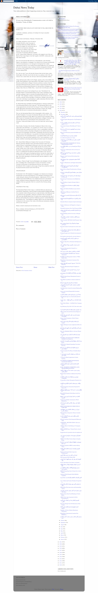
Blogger (61, 589)
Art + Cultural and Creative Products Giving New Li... (70, 481)
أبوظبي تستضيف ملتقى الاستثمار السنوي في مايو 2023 (70, 285)
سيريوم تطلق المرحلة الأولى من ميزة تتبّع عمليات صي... (69, 348)
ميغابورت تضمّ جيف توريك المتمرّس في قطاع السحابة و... (70, 153)
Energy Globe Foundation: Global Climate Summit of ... (69, 318)
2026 (60, 102)
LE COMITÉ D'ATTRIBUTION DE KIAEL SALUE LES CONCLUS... (69, 361)
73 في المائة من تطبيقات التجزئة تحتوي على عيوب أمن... (70, 354)
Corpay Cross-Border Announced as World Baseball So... (69, 400)
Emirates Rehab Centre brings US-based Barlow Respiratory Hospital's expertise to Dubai (68, 38)
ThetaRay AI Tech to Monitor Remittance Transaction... (69, 510)
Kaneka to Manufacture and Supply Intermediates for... (70, 163)
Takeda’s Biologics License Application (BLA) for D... (71, 325)
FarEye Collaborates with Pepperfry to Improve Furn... (70, 205)
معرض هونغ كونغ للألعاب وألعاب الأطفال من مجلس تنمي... (70, 468)
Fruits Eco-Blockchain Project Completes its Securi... (69, 267)
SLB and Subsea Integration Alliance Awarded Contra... (70, 413)
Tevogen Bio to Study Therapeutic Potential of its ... (70, 380)
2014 (60, 556)
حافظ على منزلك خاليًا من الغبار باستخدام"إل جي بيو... (70, 403)
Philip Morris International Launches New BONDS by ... (69, 514)
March (62, 535)
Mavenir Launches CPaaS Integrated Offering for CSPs (70, 420)
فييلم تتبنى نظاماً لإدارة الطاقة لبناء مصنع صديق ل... (70, 273)
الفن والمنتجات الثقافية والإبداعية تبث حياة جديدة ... (71, 478)
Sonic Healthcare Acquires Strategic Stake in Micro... (69, 182)
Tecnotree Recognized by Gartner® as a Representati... (68, 248)
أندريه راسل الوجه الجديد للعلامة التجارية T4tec (70, 294)
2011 (60, 563)
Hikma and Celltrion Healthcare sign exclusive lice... (70, 189)
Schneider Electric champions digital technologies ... (71, 202)
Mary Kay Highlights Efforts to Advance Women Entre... (70, 331)
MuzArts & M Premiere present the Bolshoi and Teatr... (70, 133)
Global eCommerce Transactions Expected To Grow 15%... (70, 387)
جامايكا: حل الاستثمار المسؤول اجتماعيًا (69, 282)
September (63, 522)
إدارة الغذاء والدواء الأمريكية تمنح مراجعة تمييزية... (69, 322)
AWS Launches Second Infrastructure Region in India (70, 312)
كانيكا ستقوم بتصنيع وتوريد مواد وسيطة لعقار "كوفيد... (70, 160)
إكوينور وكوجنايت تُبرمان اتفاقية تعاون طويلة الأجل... (70, 449)
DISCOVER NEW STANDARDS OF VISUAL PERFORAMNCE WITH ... (70, 143)
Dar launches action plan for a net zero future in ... (70, 236)
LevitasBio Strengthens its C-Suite (67, 137)
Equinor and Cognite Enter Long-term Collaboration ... (68, 452)
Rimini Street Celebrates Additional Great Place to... (70, 374)
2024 (60, 106)
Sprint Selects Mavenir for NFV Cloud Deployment (69, 35)
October (62, 520)
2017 (60, 550)
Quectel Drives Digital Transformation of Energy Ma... (70, 169)
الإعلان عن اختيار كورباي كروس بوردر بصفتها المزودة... (70, 397)
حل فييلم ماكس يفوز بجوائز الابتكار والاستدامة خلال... (70, 484)
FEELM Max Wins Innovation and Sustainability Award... (70, 488)
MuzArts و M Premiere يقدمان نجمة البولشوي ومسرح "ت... (70, 129)
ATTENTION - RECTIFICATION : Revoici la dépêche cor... (70, 423)
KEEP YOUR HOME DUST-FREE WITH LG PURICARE (70, 407)
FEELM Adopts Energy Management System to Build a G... (70, 277)
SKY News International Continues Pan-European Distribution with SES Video (68, 26)
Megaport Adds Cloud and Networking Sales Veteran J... (69, 156)
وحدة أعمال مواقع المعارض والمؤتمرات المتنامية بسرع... (71, 341)
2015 (60, 554)
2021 (60, 542)
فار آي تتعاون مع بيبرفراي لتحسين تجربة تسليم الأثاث (70, 196)
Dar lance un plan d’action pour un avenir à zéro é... (70, 227)
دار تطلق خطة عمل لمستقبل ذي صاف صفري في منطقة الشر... (70, 230)
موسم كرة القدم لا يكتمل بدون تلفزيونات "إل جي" (70, 335)
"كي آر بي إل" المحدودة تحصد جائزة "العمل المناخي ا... (69, 270)
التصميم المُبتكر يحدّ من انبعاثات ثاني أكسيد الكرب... (69, 501)
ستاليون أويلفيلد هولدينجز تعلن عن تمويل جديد (71, 79)
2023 (60, 108)
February (63, 537)
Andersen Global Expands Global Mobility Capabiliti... (69, 475)
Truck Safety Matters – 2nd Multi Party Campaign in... (71, 303)
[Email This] (34, 222)
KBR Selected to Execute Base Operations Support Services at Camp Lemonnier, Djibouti (73, 89)
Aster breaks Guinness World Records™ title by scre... (70, 126)
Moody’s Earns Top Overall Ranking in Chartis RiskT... (70, 494)
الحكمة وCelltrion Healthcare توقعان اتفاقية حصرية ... (69, 186)
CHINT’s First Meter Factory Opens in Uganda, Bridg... (70, 439)
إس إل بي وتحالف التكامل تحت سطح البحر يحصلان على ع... (69, 410)
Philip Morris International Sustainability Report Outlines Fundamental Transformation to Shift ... (68, 30)
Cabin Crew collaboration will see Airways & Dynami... (70, 150)
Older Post (51, 267)
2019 (60, 546)
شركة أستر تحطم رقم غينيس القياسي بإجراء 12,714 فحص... (70, 123)
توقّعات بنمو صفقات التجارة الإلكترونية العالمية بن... (70, 384)
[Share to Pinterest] (40, 222)
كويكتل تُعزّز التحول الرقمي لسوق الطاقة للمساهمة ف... (69, 166)
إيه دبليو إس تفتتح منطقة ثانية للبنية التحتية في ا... (71, 309)
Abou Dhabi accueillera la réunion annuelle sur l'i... (70, 280)
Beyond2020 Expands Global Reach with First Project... (70, 393)
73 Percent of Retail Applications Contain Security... (69, 358)
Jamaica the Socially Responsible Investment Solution (69, 292)
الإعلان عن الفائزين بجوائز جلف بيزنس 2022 (70, 251)
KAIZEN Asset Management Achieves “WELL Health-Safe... (70, 257)
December (63, 112)
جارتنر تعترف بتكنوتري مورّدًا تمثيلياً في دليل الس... (70, 245)
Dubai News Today (23, 7)
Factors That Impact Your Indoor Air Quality (70, 462)
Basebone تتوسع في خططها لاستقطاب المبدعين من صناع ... (70, 442)
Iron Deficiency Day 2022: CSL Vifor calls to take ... (71, 307)
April (62, 533)
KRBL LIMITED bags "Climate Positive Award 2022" (70, 429)
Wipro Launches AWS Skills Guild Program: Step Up (71, 220)
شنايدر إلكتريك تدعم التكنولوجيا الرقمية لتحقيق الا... (70, 199)
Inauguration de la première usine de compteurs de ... (71, 433)
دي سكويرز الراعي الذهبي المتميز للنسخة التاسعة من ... (69, 239)
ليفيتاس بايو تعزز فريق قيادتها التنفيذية (68, 135)
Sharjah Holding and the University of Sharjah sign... (70, 214)
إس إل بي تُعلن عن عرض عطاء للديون (68, 455)
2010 (60, 565)
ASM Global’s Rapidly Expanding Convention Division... (70, 345)
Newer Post (19, 267)
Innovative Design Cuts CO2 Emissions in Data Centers (70, 504)
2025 (60, 104)
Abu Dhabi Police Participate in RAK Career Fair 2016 (69, 71)
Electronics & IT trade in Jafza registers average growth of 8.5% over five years (72, 51)
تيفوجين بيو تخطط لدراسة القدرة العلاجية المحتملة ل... (69, 377)
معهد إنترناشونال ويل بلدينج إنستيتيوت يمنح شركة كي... (69, 224)
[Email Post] (32, 221)
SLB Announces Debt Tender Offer (67, 457)
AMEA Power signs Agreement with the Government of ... (68, 497)
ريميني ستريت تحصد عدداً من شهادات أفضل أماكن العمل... (70, 371)
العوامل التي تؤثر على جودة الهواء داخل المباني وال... (70, 459)
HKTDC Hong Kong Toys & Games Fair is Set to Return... (70, 471)
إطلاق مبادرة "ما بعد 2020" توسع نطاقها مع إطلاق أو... (71, 390)
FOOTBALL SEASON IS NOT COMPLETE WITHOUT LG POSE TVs (69, 338)
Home (35, 267)
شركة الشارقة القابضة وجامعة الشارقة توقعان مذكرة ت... (70, 211)
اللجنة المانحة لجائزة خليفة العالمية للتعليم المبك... (69, 364)
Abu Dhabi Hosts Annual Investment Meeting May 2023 (71, 288)
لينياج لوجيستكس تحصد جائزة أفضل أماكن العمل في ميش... (71, 116)
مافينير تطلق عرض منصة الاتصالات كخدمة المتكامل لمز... (69, 416)
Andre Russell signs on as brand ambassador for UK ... (70, 297)
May (62, 531)
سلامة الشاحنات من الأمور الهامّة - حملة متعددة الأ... (70, 300)
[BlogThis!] (36, 222)
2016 (60, 552)
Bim (53, 589)
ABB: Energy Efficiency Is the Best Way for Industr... (69, 192)
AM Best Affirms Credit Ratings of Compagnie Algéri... (70, 426)
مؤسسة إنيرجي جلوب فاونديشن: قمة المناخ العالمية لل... (70, 315)
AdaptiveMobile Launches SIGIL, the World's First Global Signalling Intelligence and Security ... (68, 33)
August (62, 524)
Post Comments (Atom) (27, 270)
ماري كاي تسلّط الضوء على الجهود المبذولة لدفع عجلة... (70, 328)
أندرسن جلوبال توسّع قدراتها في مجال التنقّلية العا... (70, 465)
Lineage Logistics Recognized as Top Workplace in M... (71, 120)
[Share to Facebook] (39, 222)
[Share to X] (37, 222)
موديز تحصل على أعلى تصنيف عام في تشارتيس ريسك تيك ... (71, 491)
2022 (60, 110)
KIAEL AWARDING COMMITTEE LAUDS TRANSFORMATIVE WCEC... (69, 367)
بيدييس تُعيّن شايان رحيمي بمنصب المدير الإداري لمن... (71, 517)
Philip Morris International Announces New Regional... (69, 260)
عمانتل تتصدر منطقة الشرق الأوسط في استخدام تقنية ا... (71, 173)
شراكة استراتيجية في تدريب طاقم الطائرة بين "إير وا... (70, 147)
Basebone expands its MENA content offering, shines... (70, 446)
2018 (60, 548)
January (62, 539)
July (62, 526)
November (63, 114)
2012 (60, 560)
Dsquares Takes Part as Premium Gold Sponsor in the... (70, 242)
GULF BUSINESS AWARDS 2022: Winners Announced (69, 254)
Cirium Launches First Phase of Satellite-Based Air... (70, 351)
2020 (60, 544)
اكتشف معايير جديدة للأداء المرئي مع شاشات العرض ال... (70, 140)
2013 (60, 558)
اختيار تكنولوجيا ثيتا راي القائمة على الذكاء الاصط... (69, 507)
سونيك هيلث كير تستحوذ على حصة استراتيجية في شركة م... (70, 176)
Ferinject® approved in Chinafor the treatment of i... (70, 233)
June (62, 528)
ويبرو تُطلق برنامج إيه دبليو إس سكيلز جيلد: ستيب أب (69, 217)
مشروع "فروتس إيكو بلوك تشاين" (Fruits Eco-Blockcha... (70, 264)
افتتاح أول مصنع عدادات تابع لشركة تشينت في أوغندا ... (70, 436)
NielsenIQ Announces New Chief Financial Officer (71, 208)
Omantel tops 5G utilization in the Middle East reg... (70, 179)
